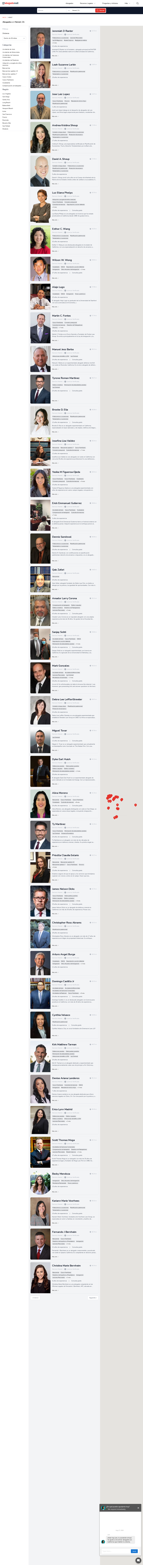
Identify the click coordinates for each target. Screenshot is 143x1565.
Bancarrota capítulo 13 (10, 71)
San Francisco (7, 114)
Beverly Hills (7, 123)
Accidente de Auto (9, 49)
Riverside (6, 120)
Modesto (5, 129)
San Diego (6, 97)
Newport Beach (8, 108)
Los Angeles (7, 94)
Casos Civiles (7, 77)
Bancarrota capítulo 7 (10, 74)
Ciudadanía (6, 83)
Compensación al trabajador (12, 86)
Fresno (5, 117)
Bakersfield (6, 105)
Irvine (4, 111)
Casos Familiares (8, 80)
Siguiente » (93, 1298)
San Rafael (6, 126)
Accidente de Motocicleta (11, 52)
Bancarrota (6, 68)
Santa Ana (6, 100)
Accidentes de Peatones (11, 60)
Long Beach (6, 103)
